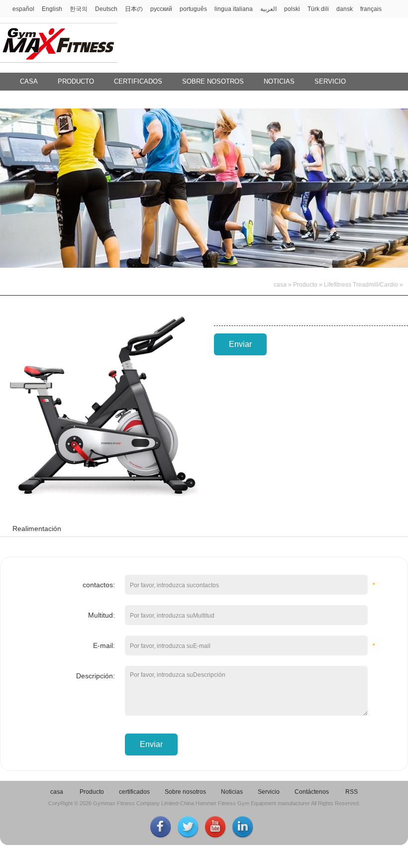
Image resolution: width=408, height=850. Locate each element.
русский (161, 8)
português (193, 8)
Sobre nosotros (213, 81)
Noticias (279, 81)
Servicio (330, 81)
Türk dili (318, 8)
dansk (344, 8)
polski (292, 8)
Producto (76, 81)
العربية (268, 8)
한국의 (79, 8)
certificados (138, 81)
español (23, 8)
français (371, 8)
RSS (351, 791)
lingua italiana (233, 8)
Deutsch (106, 8)
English (52, 8)
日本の (134, 8)
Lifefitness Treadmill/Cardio (361, 284)
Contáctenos (44, 99)
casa (29, 81)
